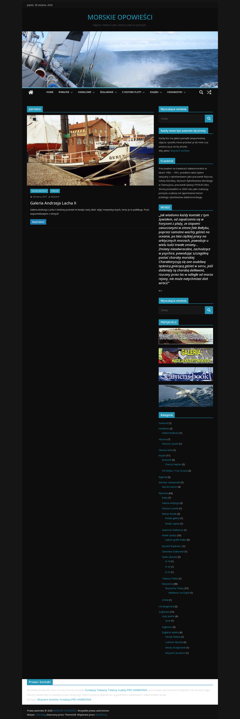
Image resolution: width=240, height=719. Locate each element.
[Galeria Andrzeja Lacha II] (90, 150)
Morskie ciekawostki (169, 482)
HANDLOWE (84, 92)
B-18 (167, 561)
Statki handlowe (170, 432)
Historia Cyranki (170, 443)
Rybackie (55, 191)
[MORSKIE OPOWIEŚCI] (120, 33)
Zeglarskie (164, 611)
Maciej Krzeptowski (175, 647)
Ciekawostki (174, 92)
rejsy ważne (168, 616)
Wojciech (55, 196)
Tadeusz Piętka (170, 578)
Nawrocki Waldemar (172, 529)
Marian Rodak (169, 513)
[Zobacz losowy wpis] (209, 92)
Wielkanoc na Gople (178, 592)
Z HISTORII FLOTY (131, 92)
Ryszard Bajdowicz (172, 546)
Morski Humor (169, 486)
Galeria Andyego (39, 191)
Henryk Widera (173, 636)
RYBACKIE (64, 92)
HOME (49, 92)
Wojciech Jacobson (175, 652)
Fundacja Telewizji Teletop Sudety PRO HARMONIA (116, 690)
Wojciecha (167, 583)
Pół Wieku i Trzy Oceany (175, 470)
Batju (165, 497)
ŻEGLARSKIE (106, 92)
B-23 (167, 572)
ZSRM (165, 600)
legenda (163, 477)
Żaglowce (167, 627)
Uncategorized (166, 606)
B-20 (167, 566)
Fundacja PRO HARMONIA (76, 699)
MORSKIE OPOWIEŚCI (120, 17)
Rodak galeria (172, 518)
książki (162, 455)
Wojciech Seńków (180, 150)
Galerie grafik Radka (175, 539)
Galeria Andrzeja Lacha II (53, 203)
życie (167, 620)
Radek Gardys (169, 535)
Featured (163, 423)
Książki (154, 92)
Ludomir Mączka (174, 642)
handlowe (164, 428)
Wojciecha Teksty (174, 588)
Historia (163, 439)
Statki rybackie (169, 556)
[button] (71, 92)
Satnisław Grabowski (173, 551)
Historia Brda (166, 450)
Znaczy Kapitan (173, 464)
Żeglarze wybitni (170, 632)
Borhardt (166, 459)
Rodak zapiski (172, 523)
